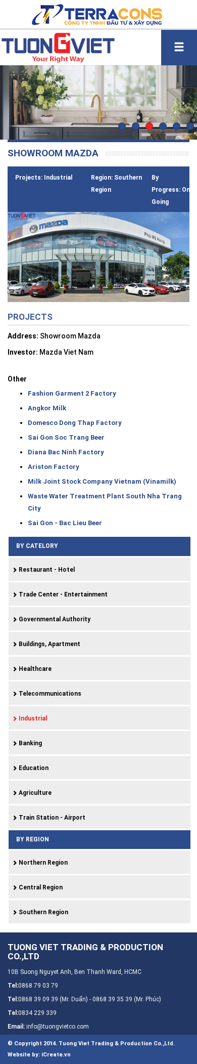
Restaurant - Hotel (46, 569)
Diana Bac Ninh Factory (66, 452)
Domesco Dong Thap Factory (75, 423)
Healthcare (34, 668)
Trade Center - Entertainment (62, 594)
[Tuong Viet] (57, 46)
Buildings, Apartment (48, 644)
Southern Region (42, 912)
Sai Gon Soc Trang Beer (66, 437)
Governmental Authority (53, 619)
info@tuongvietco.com (57, 1026)
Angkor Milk (47, 408)
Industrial (32, 718)
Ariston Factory (53, 467)
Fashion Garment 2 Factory (72, 393)
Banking (29, 743)
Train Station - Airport (51, 817)
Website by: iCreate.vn (39, 1054)
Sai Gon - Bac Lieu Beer (65, 523)
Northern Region (42, 862)
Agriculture (34, 792)
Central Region (40, 887)
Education (32, 768)
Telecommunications (49, 693)
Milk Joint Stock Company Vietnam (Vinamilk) (102, 481)
